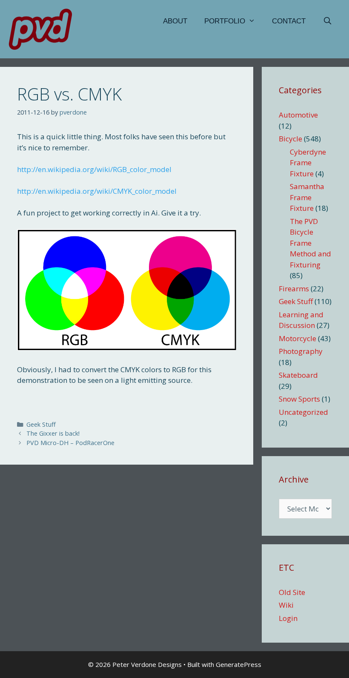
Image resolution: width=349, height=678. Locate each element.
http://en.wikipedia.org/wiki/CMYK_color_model (97, 191)
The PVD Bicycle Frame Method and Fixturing (310, 243)
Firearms (294, 288)
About (175, 21)
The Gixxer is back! (53, 433)
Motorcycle (297, 338)
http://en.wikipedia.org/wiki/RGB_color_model (94, 169)
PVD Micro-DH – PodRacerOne (70, 443)
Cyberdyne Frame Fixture (308, 162)
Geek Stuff (41, 424)
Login (288, 618)
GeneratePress (238, 664)
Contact (289, 21)
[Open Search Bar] (327, 21)
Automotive (298, 115)
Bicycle (290, 139)
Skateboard (298, 375)
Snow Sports (299, 399)
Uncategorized (303, 412)
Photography (301, 351)
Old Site (292, 592)
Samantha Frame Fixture (307, 197)
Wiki (286, 605)
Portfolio (224, 21)
